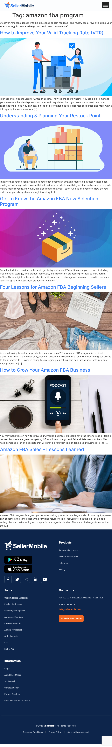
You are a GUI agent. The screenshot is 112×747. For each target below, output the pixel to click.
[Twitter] (17, 579)
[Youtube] (44, 579)
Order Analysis (11, 636)
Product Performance (14, 604)
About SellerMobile (12, 675)
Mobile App (9, 649)
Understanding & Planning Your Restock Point (50, 115)
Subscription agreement (78, 732)
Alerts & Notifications (13, 630)
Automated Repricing (13, 617)
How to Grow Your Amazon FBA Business (45, 370)
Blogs (6, 668)
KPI (6, 642)
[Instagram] (26, 579)
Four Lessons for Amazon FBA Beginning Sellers (53, 287)
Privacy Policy (55, 732)
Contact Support (11, 688)
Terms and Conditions (33, 732)
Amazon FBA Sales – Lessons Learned (42, 449)
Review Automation (13, 623)
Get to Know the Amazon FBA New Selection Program (49, 201)
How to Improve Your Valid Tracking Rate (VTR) (52, 33)
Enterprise (63, 563)
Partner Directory (12, 694)
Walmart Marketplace (68, 556)
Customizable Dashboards (16, 598)
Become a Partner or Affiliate (17, 700)
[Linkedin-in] (35, 579)
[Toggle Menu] (105, 5)
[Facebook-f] (8, 579)
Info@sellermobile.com (70, 609)
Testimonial (9, 681)
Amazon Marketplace (68, 550)
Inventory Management (15, 610)
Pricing (62, 569)
